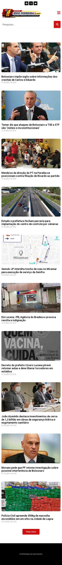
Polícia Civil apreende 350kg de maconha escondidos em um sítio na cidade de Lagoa (27, 517)
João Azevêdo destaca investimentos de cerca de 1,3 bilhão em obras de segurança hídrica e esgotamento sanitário (29, 419)
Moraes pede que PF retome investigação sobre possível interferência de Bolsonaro (29, 469)
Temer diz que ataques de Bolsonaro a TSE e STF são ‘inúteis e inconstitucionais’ (30, 126)
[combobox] (27, 24)
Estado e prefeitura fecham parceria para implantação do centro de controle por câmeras (29, 222)
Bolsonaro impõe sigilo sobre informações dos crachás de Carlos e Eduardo (29, 78)
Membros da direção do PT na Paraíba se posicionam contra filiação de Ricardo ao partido (30, 174)
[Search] (57, 24)
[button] (31, 532)
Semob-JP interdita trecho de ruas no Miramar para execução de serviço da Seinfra (29, 270)
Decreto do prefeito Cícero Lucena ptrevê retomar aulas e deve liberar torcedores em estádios (27, 368)
